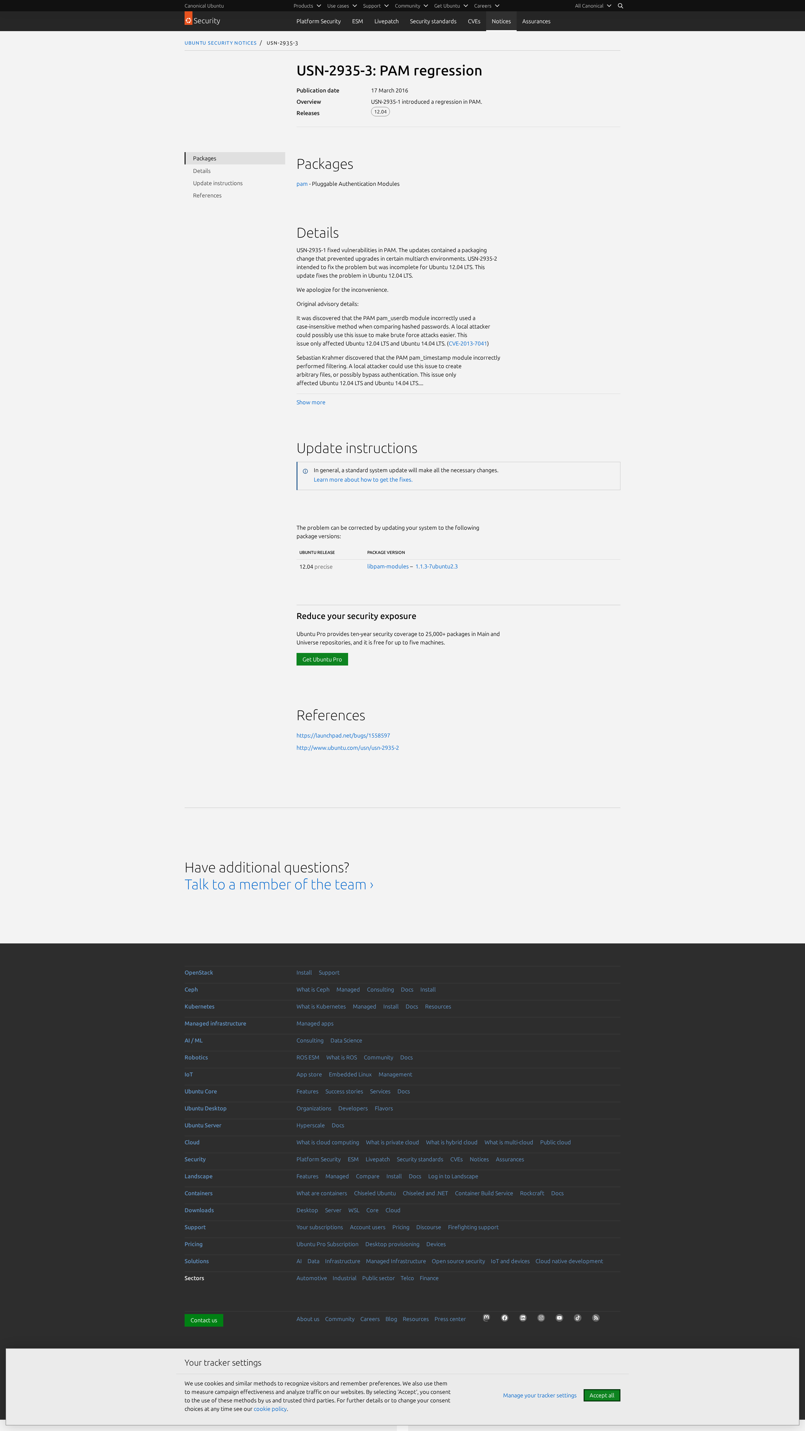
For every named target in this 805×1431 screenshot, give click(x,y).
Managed (348, 989)
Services (380, 1091)
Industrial (345, 1278)
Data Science (346, 1040)
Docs (407, 989)
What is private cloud (392, 1142)
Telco (407, 1278)
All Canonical (589, 5)
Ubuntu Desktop (206, 1108)
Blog (391, 1319)
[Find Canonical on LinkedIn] (524, 1319)
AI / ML (194, 1040)
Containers (199, 1193)
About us (308, 1319)
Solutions (197, 1261)
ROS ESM (308, 1057)
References (207, 195)
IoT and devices (510, 1261)
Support (329, 972)
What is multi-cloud (509, 1142)
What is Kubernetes (321, 1006)
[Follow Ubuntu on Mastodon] (488, 1319)
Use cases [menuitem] (338, 5)
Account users (368, 1227)
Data (313, 1261)
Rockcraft (532, 1193)
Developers (353, 1108)
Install (304, 972)
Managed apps (315, 1023)
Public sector (378, 1278)
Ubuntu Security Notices (221, 42)
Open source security (458, 1261)
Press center (450, 1319)
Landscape (199, 1176)
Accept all (602, 1395)
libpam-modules (388, 566)
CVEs (474, 21)
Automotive (312, 1278)
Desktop (307, 1210)
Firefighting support (473, 1227)
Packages (204, 158)
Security (195, 1159)
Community (378, 1057)
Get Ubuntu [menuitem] (447, 5)
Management (395, 1074)
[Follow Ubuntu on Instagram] (543, 1319)
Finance (429, 1278)
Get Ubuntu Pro (322, 659)
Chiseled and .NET (425, 1193)
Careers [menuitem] (482, 5)
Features (308, 1091)
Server (333, 1210)
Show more (311, 402)
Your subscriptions (320, 1227)
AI (299, 1261)
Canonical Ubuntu (204, 5)
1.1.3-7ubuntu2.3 (436, 566)
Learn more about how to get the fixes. (363, 479)
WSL (353, 1210)
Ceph (191, 989)
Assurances (536, 21)
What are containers (322, 1193)
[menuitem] (593, 5)
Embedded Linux (350, 1074)
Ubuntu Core (201, 1091)
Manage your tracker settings (540, 1395)
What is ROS (341, 1057)
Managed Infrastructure (396, 1261)
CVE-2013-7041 (468, 343)
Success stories (344, 1091)
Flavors (384, 1108)
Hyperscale (311, 1125)
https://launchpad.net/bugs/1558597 (343, 735)
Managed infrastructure (215, 1023)
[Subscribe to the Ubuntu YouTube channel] (561, 1319)
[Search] (620, 5)
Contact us (204, 1320)
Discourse (428, 1227)
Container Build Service (484, 1193)
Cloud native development (569, 1261)
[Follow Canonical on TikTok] (579, 1319)
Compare (368, 1176)
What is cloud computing (328, 1142)
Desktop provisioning (392, 1244)
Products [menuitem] (303, 5)
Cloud (192, 1142)
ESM (357, 21)
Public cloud (555, 1142)
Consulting (380, 989)
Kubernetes (199, 1006)
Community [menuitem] (407, 5)
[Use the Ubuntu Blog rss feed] (597, 1319)
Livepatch (387, 21)
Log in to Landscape (453, 1176)
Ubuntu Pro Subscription (327, 1244)
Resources (438, 1006)
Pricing (400, 1227)
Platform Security (319, 21)
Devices (436, 1244)
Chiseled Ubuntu (375, 1193)
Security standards (433, 21)
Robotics (196, 1057)
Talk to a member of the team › (279, 884)
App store (309, 1074)
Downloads (199, 1210)
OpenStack (199, 972)
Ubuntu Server (203, 1125)
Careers (370, 1319)
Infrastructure (342, 1261)
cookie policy (270, 1409)
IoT (189, 1074)
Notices (501, 21)
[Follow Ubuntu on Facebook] (506, 1319)
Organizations (314, 1108)
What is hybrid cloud (452, 1142)
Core (372, 1210)
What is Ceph (313, 989)
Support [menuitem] (372, 5)
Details (202, 171)
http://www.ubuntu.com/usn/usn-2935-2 (348, 747)
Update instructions (218, 183)
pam (302, 183)
